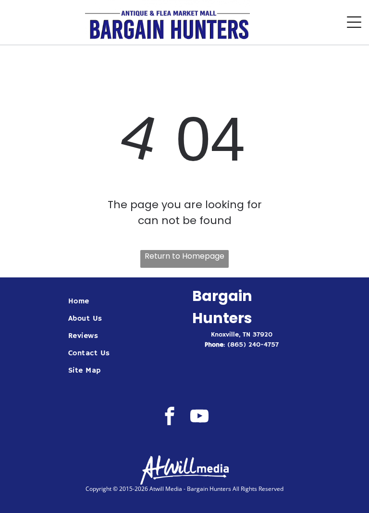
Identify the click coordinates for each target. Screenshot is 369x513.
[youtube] (199, 417)
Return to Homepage (184, 256)
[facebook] (170, 417)
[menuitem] (122, 301)
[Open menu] (354, 22)
